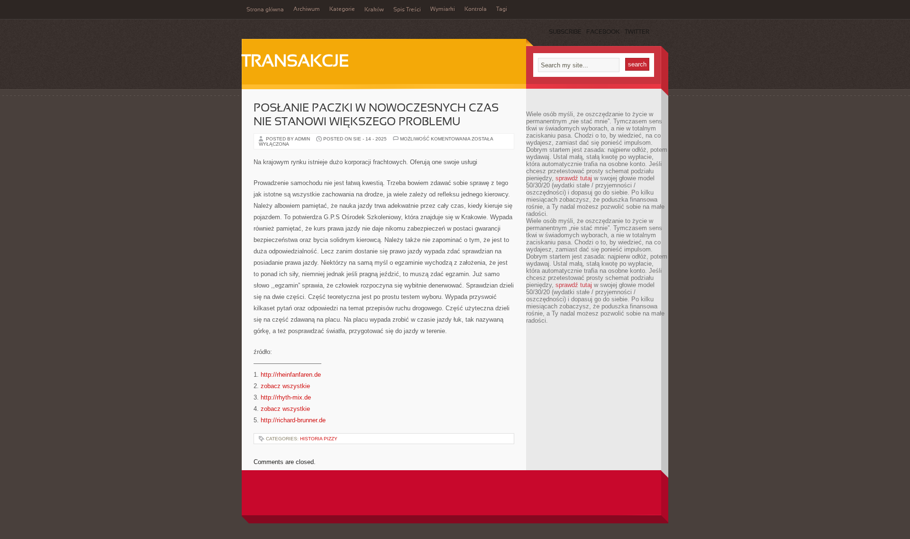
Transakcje (295, 62)
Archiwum (306, 9)
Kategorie (342, 9)
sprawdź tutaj (573, 178)
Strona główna (265, 10)
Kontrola (475, 9)
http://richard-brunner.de (293, 420)
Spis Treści (407, 10)
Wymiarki (442, 9)
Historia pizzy (318, 438)
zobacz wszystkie (285, 386)
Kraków (374, 10)
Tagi (501, 9)
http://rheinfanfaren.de (291, 374)
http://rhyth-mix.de (286, 397)
